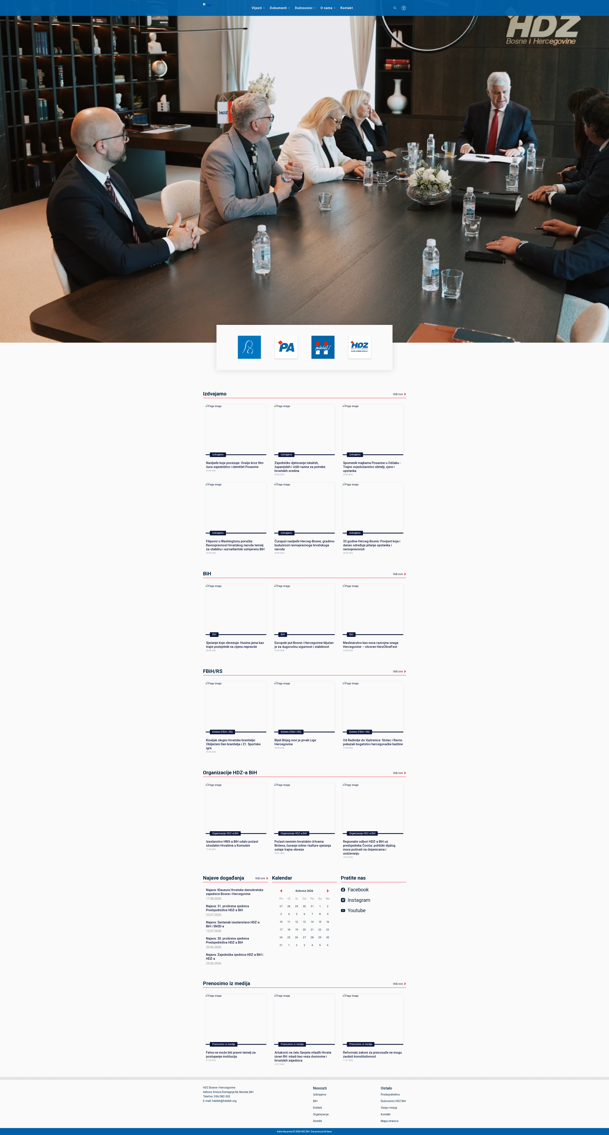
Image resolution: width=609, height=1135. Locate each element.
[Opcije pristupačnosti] (404, 8)
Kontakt (347, 8)
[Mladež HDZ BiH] (323, 347)
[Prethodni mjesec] (281, 891)
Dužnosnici (303, 8)
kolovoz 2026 (304, 890)
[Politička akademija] (286, 347)
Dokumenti (278, 8)
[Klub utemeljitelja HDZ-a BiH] (359, 347)
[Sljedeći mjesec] (328, 891)
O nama (326, 8)
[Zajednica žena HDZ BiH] (249, 347)
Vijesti (257, 8)
